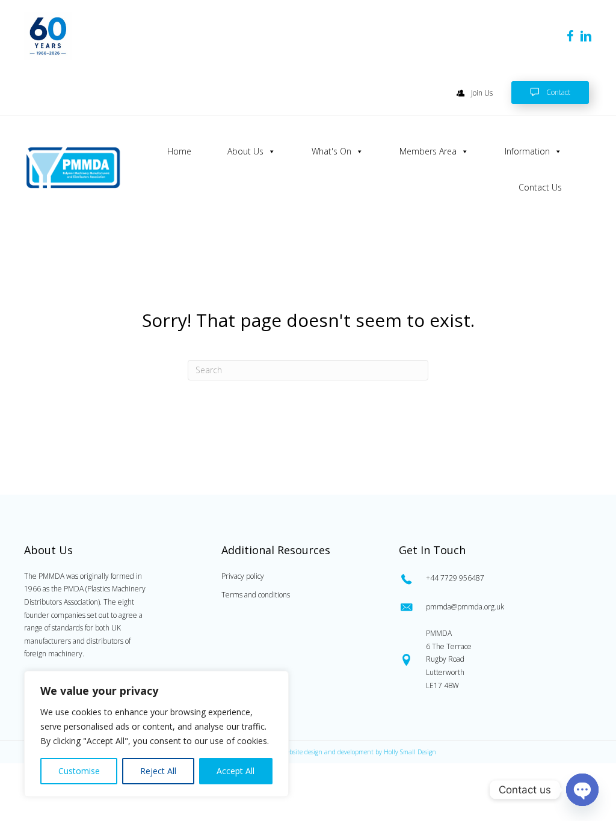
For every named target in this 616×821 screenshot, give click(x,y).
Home (179, 151)
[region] (156, 734)
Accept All (235, 771)
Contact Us (540, 187)
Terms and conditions (255, 595)
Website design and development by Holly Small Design (358, 752)
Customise (79, 771)
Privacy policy (242, 576)
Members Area (428, 151)
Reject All (158, 771)
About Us (245, 151)
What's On (331, 151)
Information (527, 151)
